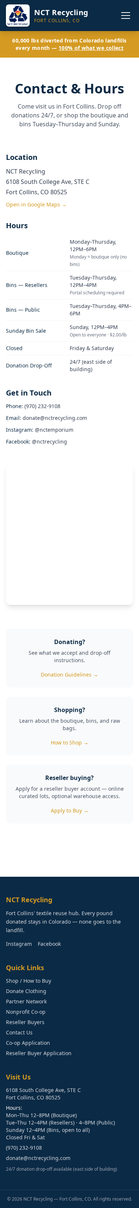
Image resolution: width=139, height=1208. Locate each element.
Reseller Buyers (25, 1022)
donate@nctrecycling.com (55, 417)
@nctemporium (54, 429)
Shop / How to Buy (28, 980)
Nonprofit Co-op (26, 1011)
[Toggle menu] (125, 15)
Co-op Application (28, 1042)
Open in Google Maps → (36, 204)
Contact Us (19, 1032)
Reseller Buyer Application (39, 1053)
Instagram (19, 943)
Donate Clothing (26, 991)
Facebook (49, 943)
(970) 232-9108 (42, 406)
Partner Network (26, 1001)
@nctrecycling (49, 441)
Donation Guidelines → (69, 674)
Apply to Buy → (70, 810)
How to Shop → (70, 742)
